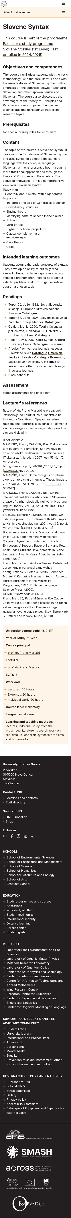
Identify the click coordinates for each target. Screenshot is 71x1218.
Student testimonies (20, 914)
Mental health (16, 1051)
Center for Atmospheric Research (30, 976)
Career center (16, 928)
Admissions (14, 906)
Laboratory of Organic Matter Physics (33, 958)
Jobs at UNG (16, 1086)
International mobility (21, 919)
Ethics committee (18, 1091)
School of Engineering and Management (34, 862)
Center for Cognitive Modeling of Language (36, 1007)
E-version (56, 344)
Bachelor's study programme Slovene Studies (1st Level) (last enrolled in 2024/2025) (30, 49)
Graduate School (18, 884)
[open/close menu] (63, 3)
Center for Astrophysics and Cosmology (34, 972)
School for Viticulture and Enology (30, 875)
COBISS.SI (11, 471)
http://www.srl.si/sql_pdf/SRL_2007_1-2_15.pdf (33, 466)
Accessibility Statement (22, 1104)
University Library (19, 1033)
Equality (12, 1055)
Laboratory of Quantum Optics (28, 967)
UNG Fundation (16, 817)
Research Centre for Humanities (29, 994)
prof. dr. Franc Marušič (24, 652)
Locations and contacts (22, 798)
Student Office (16, 1029)
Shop (9, 821)
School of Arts (17, 879)
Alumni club (15, 1042)
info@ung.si (11, 783)
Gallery (11, 1095)
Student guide (16, 932)
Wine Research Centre (22, 989)
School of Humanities (16, 12)
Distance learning (18, 923)
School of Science (19, 866)
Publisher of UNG (19, 1082)
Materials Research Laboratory (28, 963)
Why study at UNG (20, 910)
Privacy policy (16, 1099)
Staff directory (15, 802)
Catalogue (29, 313)
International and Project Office (28, 1038)
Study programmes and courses (29, 901)
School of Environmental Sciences (30, 857)
